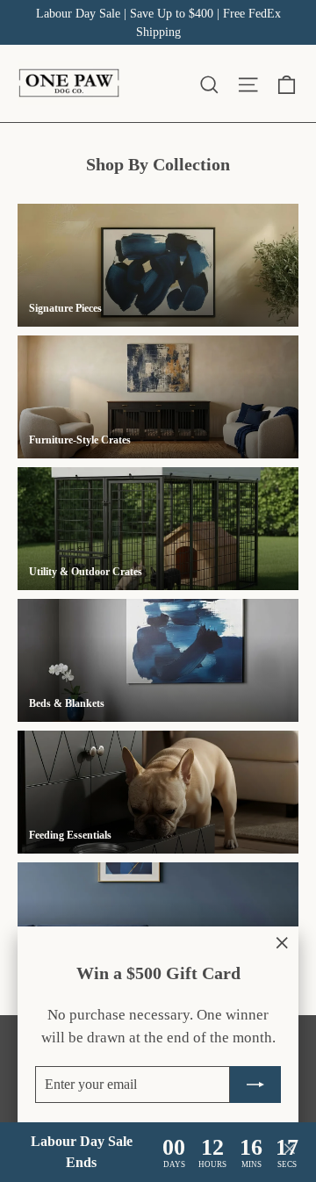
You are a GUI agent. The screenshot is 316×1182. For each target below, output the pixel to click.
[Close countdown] (289, 1152)
